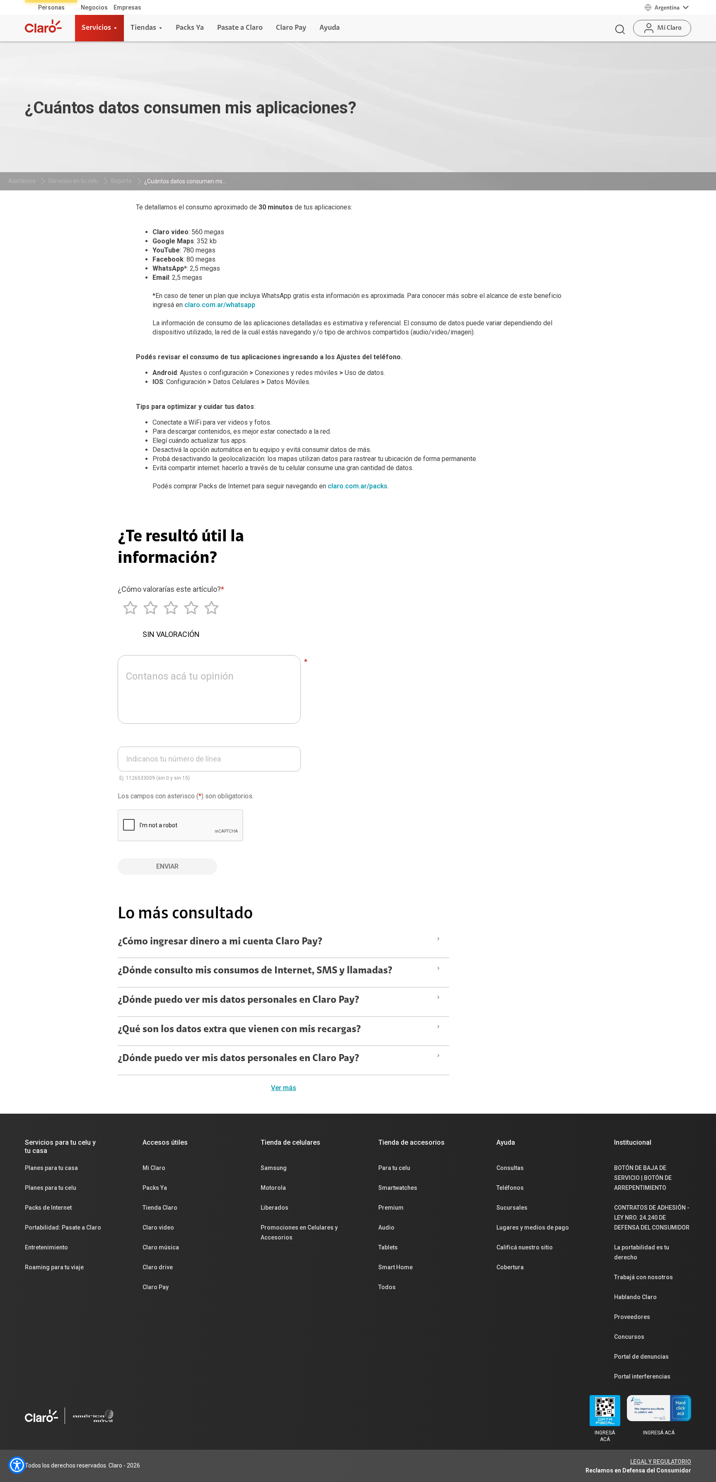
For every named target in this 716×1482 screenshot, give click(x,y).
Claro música (161, 1247)
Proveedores (632, 1317)
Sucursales (511, 1207)
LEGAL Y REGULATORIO (660, 1461)
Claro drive (158, 1267)
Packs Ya (155, 1187)
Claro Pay (156, 1287)
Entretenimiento (46, 1247)
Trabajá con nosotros (643, 1277)
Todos (387, 1287)
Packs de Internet (48, 1207)
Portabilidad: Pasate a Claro (63, 1227)
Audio (386, 1227)
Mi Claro (154, 1168)
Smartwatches (397, 1187)
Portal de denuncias (641, 1356)
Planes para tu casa (51, 1168)
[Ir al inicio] (43, 26)
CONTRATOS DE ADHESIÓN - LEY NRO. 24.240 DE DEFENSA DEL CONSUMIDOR (651, 1217)
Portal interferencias (642, 1376)
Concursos (629, 1336)
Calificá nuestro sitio (524, 1247)
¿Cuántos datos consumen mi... (185, 181)
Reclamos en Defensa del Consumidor (638, 1470)
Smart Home (395, 1267)
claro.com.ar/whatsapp (219, 305)
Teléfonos (510, 1187)
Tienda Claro (160, 1207)
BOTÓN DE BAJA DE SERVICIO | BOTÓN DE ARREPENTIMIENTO (643, 1178)
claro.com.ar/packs (357, 486)
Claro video (158, 1227)
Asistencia (22, 181)
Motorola (273, 1187)
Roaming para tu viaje (54, 1267)
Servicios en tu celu (73, 181)
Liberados (274, 1207)
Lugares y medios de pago (532, 1227)
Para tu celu (394, 1168)
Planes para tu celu (50, 1187)
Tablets (388, 1247)
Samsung (274, 1168)
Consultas (510, 1168)
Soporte (121, 181)
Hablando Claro (635, 1297)
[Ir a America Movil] (93, 1416)
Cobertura (510, 1267)
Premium (391, 1207)
